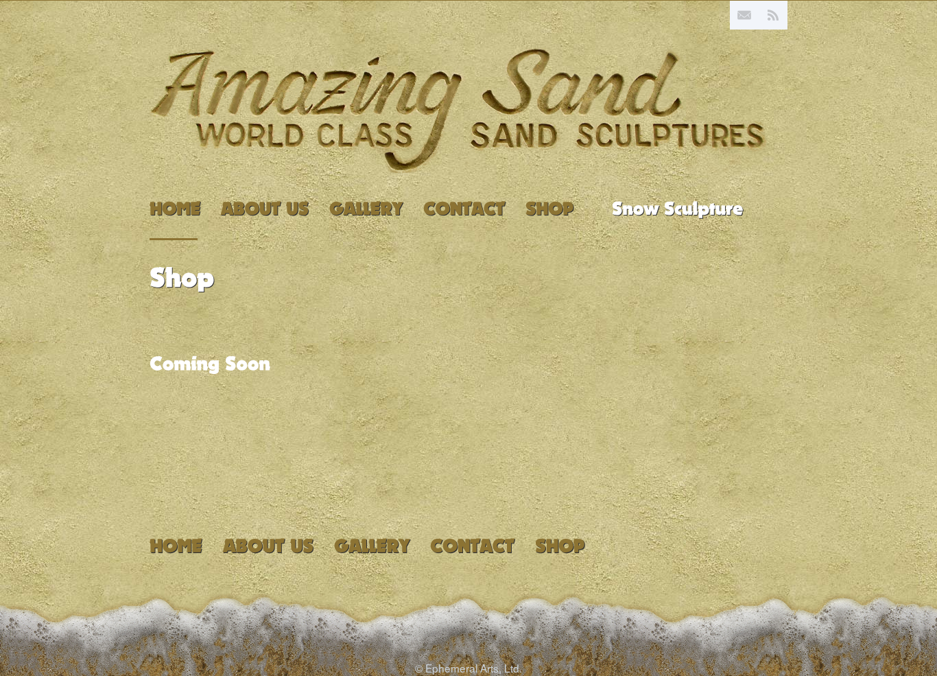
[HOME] (175, 210)
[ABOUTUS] (265, 210)
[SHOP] (549, 210)
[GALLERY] (366, 210)
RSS (773, 15)
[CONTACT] (464, 210)
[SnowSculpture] (678, 207)
